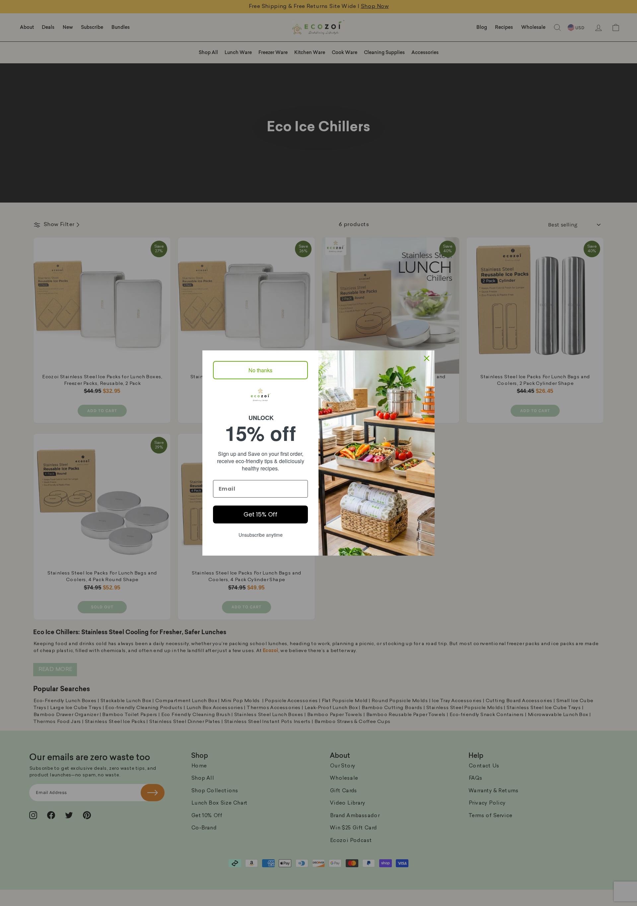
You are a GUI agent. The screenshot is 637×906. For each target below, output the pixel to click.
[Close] (427, 358)
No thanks (260, 370)
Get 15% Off (260, 514)
